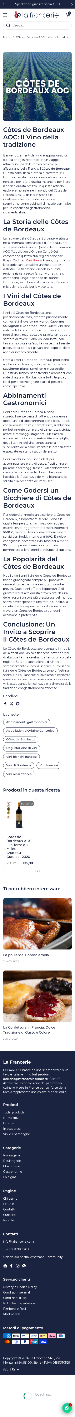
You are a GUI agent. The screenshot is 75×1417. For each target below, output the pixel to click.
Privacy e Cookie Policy (20, 1287)
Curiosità (9, 1215)
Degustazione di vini (21, 748)
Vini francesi (49, 765)
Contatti (9, 1209)
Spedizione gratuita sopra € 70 (37, 4)
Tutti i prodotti (13, 1112)
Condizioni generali (16, 1292)
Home (6, 37)
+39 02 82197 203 (16, 1249)
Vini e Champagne (16, 1134)
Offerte (8, 1123)
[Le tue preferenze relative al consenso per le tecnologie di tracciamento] (7, 1410)
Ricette (8, 1220)
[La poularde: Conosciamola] (37, 924)
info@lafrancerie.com (18, 1241)
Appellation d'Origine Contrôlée (30, 730)
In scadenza (12, 1129)
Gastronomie (12, 1172)
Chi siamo (10, 1198)
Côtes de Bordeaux (20, 739)
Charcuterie (11, 1166)
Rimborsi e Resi (14, 1309)
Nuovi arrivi (11, 1118)
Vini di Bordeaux (18, 765)
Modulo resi (11, 1314)
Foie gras (9, 1177)
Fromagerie (11, 1155)
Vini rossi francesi (19, 774)
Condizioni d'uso (15, 1298)
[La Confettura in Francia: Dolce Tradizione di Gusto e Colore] (37, 996)
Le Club (8, 1204)
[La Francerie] (36, 15)
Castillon (33, 260)
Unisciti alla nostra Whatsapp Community (33, 1257)
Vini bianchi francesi (21, 757)
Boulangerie (12, 1161)
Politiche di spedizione (19, 1303)
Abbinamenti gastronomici (26, 722)
